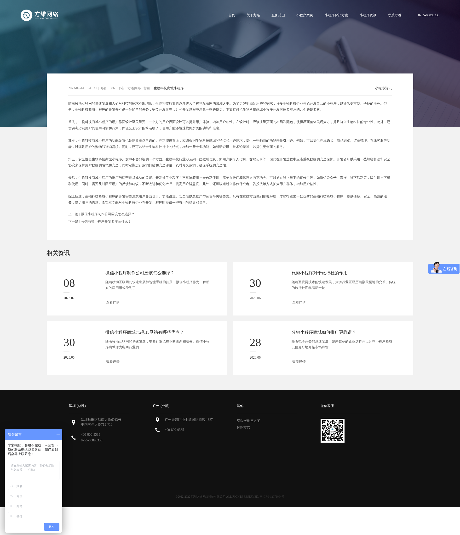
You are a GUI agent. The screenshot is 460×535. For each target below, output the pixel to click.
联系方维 (394, 15)
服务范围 (278, 15)
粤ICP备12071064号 (272, 496)
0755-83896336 (91, 440)
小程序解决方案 (336, 15)
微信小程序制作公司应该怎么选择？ (108, 214)
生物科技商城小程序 (169, 88)
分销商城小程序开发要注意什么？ (106, 221)
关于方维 (253, 15)
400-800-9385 (90, 434)
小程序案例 (304, 15)
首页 (231, 15)
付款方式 (243, 427)
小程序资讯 (368, 15)
